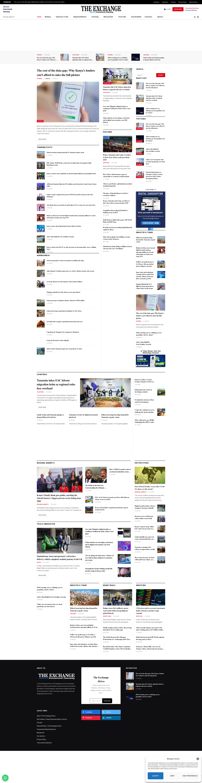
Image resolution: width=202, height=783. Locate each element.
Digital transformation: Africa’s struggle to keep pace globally (145, 507)
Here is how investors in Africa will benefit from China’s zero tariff (145, 558)
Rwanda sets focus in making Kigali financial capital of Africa (117, 228)
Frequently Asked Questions (46, 729)
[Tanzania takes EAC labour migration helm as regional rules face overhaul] (100, 57)
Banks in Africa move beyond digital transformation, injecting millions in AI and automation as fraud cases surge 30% (71, 217)
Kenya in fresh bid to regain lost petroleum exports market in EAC (111, 508)
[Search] (195, 17)
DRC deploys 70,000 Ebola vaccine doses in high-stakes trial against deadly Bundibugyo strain (69, 164)
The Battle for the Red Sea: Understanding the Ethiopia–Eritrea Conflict (95, 486)
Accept (155, 776)
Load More (150, 189)
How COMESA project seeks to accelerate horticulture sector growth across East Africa (120, 470)
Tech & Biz (122, 17)
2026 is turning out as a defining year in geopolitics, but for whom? (118, 59)
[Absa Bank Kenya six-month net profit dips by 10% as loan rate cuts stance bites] (41, 207)
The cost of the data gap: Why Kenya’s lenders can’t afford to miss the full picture (40, 2)
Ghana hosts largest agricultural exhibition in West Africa (64, 311)
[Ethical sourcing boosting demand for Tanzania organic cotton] (41, 154)
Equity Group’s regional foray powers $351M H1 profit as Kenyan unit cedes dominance (70, 196)
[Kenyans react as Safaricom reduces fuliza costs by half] (161, 518)
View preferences (190, 776)
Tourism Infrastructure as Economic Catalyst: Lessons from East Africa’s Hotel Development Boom (154, 175)
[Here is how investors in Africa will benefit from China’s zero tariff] (161, 559)
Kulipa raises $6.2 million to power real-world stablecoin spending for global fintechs (115, 610)
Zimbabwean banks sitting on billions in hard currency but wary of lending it (117, 247)
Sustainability (136, 17)
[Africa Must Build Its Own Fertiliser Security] (41, 239)
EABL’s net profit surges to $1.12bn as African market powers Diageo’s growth (145, 264)
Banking (48, 17)
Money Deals (108, 17)
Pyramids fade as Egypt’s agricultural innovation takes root (64, 322)
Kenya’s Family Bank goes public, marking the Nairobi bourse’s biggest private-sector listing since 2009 (59, 498)
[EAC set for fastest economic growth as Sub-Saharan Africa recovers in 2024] (89, 499)
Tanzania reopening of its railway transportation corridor (145, 548)
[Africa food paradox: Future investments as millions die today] (41, 262)
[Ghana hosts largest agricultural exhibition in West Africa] (41, 313)
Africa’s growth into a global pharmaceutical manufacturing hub (117, 185)
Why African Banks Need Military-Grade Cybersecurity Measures (116, 238)
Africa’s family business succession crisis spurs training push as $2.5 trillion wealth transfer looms (149, 629)
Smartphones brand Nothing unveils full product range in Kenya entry (98, 569)
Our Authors (41, 736)
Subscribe (178, 9)
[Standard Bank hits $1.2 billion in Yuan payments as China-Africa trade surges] (161, 286)
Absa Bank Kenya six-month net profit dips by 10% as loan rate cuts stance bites (71, 205)
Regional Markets (79, 17)
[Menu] (198, 17)
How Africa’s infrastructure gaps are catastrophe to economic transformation (116, 175)
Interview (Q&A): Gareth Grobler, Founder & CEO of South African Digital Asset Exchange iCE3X (144, 381)
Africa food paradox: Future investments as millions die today (65, 260)
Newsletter (40, 733)
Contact (173, 2)
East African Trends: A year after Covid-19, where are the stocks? (150, 487)
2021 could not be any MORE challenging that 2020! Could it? (144, 421)
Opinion (160, 17)
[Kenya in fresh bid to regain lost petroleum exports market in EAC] (89, 509)
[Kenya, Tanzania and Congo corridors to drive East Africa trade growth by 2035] (117, 144)
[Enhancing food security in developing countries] (161, 392)
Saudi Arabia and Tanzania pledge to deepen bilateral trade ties (153, 59)
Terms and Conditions (44, 743)
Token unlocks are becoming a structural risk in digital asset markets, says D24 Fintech (116, 120)
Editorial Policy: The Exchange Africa (49, 726)
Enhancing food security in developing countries (143, 391)
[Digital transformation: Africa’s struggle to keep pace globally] (161, 508)
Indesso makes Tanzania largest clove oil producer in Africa (64, 349)
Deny (172, 776)
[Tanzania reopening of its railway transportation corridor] (161, 549)
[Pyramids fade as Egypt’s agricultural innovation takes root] (41, 323)
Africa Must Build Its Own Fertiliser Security (60, 237)
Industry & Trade (62, 17)
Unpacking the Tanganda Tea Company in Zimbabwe (63, 332)
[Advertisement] (101, 35)
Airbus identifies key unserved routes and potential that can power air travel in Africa (144, 538)
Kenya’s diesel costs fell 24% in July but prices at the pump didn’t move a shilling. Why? (71, 248)
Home (39, 17)
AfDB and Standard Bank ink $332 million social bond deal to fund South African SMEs (71, 185)
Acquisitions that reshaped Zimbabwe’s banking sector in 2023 (115, 211)
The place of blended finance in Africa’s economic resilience (115, 194)
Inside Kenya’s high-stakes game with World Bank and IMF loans (117, 221)
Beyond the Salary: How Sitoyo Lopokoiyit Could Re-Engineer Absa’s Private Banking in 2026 (117, 647)
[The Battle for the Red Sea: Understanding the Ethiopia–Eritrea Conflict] (96, 475)
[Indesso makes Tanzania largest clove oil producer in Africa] (41, 351)
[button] (198, 759)
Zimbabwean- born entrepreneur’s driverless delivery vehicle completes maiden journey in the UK (59, 558)
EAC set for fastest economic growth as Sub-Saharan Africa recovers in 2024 (112, 498)
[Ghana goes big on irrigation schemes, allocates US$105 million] (41, 302)
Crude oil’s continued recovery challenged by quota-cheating (144, 411)
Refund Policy (193, 2)
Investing (95, 17)
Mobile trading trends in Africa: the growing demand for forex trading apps (117, 629)
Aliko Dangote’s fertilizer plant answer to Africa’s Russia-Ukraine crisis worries (70, 271)
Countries (148, 17)
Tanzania (146, 55)
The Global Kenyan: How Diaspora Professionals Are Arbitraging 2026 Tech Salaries (116, 638)
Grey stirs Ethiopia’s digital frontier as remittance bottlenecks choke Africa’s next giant (116, 108)
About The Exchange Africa (46, 716)
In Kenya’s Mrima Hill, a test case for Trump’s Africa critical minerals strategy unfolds (149, 647)
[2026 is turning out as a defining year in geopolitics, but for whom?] (135, 57)
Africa (39, 562)
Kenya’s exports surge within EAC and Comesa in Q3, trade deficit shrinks (144, 528)
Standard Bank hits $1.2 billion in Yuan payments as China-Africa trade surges (145, 286)
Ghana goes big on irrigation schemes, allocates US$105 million (65, 300)
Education (165, 2)
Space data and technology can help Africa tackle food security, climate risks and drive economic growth (144, 275)
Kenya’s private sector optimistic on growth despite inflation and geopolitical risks (71, 174)
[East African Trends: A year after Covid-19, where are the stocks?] (150, 475)
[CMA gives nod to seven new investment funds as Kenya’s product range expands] (150, 597)
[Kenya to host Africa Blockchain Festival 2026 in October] (41, 228)
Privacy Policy (182, 2)
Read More (42, 139)
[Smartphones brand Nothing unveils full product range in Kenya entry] (124, 572)
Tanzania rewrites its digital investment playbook (83, 416)
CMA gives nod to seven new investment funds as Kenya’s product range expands (150, 610)
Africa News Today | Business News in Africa (52, 719)
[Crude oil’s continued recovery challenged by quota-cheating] (161, 412)
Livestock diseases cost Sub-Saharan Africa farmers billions (64, 282)
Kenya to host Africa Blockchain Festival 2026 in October (64, 226)
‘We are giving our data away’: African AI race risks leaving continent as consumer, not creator (99, 557)
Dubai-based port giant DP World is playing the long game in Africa (150, 638)
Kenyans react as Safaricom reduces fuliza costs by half (144, 517)
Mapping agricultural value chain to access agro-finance (63, 292)
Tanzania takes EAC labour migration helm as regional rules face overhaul (82, 59)
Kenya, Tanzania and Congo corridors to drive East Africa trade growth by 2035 (117, 157)
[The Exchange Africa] (101, 9)
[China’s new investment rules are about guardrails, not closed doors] (140, 161)
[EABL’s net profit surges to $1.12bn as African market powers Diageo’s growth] (161, 264)
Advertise (156, 2)
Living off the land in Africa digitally (58, 340)
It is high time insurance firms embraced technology (144, 401)
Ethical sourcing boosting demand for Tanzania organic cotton (65, 152)
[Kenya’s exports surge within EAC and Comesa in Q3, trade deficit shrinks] (161, 528)
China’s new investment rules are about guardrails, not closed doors (155, 162)
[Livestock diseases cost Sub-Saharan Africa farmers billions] (41, 284)
